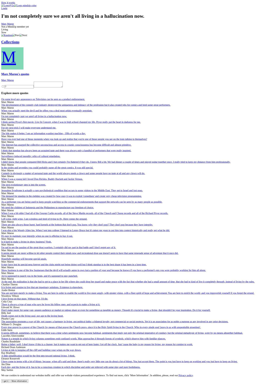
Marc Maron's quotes (15, 74)
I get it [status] (5, 381)
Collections (10, 42)
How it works (8, 2)
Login (4, 8)
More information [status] (19, 381)
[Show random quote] (6, 35)
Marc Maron (7, 23)
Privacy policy (186, 375)
